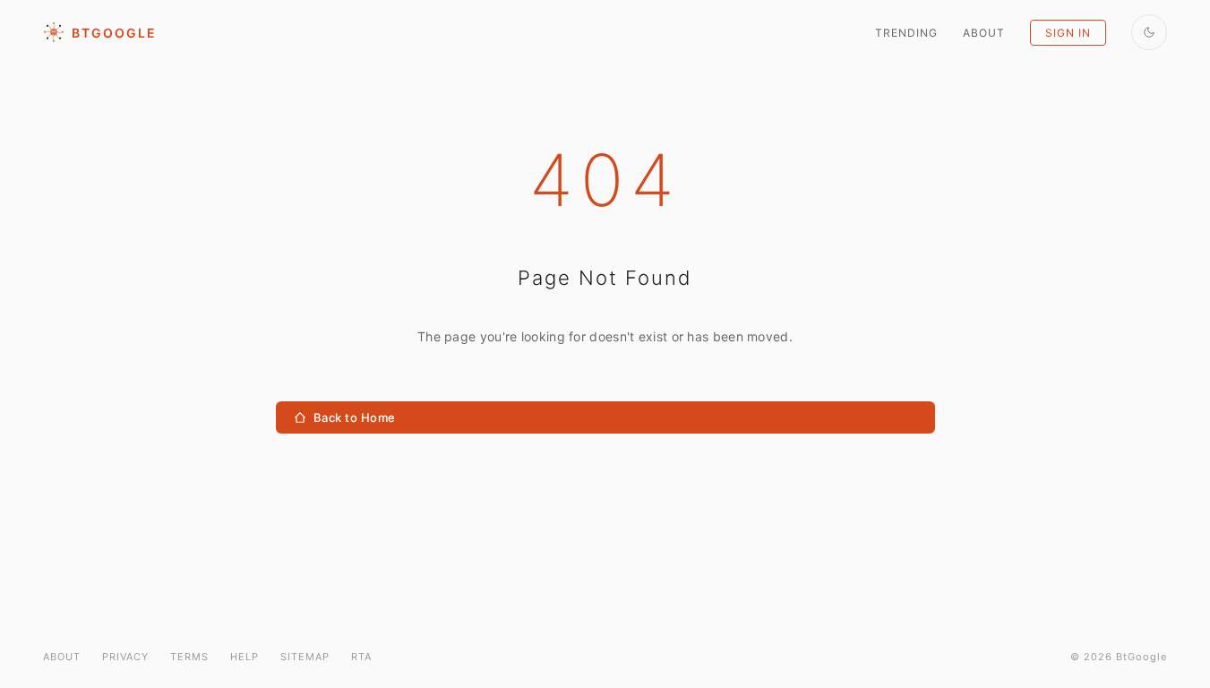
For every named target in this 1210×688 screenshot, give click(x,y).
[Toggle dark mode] (1149, 32)
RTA (361, 656)
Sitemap (305, 656)
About (984, 32)
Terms (189, 656)
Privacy (125, 656)
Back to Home (354, 417)
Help (244, 656)
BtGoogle (114, 32)
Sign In (1068, 32)
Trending (906, 32)
